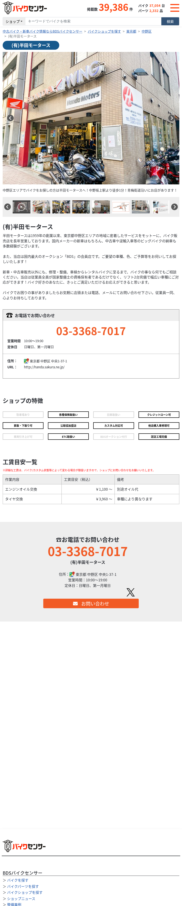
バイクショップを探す (104, 31)
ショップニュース (21, 898)
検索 (170, 21)
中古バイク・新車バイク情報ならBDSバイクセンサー (42, 31)
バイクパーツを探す (23, 886)
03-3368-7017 (91, 330)
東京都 (131, 31)
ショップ (13, 21)
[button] (10, 118)
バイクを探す (17, 880)
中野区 (147, 31)
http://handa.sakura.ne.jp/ (44, 367)
